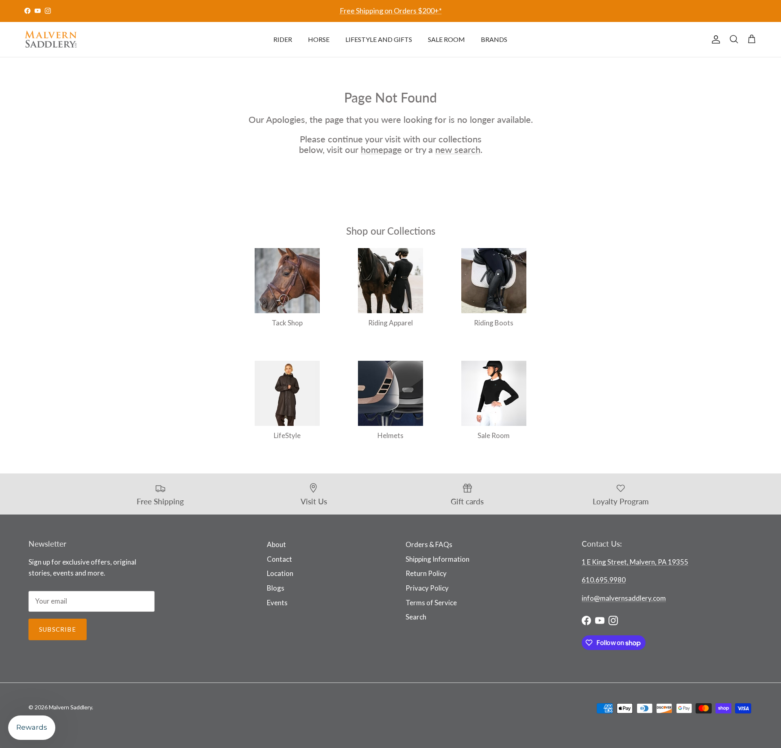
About (276, 544)
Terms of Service (431, 602)
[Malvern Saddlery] (50, 39)
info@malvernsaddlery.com (624, 598)
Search (416, 617)
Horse (318, 39)
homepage (381, 149)
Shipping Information (437, 559)
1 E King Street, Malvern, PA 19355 (635, 562)
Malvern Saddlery (70, 707)
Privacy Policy (427, 588)
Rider (282, 39)
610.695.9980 (604, 580)
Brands (494, 39)
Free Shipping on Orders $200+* (391, 10)
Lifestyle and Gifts (378, 39)
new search (457, 149)
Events (277, 602)
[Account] (714, 39)
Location (280, 573)
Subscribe (57, 629)
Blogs (275, 588)
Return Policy (426, 573)
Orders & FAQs (429, 544)
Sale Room (446, 39)
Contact (279, 559)
